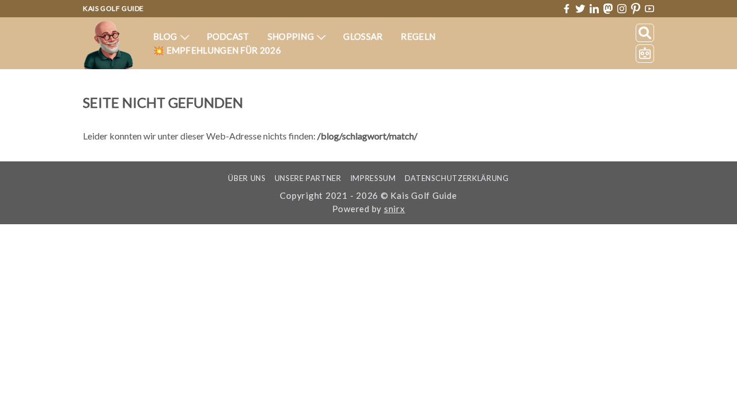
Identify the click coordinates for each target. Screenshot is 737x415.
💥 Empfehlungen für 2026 (217, 50)
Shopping (292, 36)
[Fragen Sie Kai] (644, 53)
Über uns (246, 178)
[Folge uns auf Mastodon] (608, 8)
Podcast (228, 36)
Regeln (418, 36)
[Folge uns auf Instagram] (621, 8)
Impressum (373, 178)
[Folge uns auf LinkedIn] (594, 8)
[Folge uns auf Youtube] (649, 9)
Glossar (362, 36)
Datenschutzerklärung (457, 178)
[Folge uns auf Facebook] (566, 8)
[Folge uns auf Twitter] (580, 9)
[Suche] (644, 33)
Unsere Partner (308, 178)
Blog (166, 36)
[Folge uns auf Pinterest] (635, 9)
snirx (394, 208)
